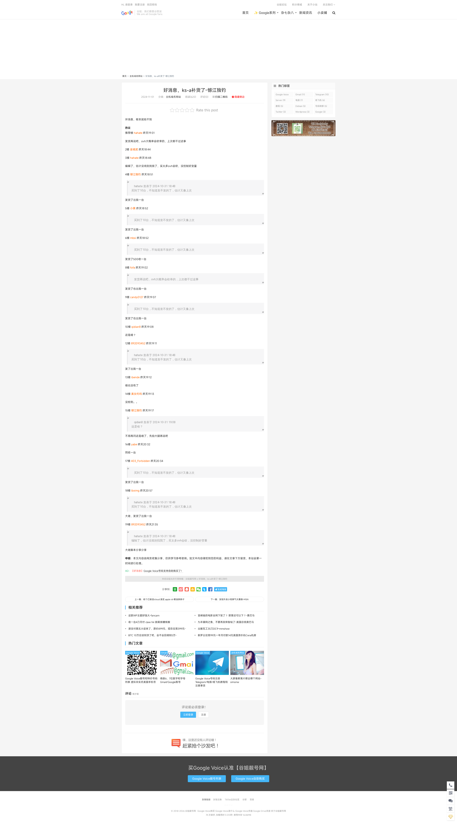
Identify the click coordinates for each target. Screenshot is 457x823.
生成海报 (221, 589)
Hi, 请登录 (127, 4)
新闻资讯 (305, 13)
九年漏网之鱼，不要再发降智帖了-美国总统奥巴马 (226, 622)
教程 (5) (279, 106)
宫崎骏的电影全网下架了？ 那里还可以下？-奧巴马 (226, 615)
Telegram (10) (322, 94)
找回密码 (152, 4)
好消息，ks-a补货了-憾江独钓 (194, 90)
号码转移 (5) (321, 106)
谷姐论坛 (282, 4)
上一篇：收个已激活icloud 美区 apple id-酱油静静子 (159, 599)
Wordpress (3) (302, 111)
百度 (252, 799)
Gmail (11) (300, 94)
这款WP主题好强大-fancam (143, 615)
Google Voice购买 (206, 810)
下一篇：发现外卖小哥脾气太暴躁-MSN (229, 599)
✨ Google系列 (265, 13)
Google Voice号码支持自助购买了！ (163, 571)
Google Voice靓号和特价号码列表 (141, 680)
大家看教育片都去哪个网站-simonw (245, 680)
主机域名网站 (136, 76)
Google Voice (132, 652)
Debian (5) (300, 106)
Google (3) (320, 111)
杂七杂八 (287, 13)
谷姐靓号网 (127, 13)
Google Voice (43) (282, 95)
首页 (245, 13)
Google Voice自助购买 (250, 779)
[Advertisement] (228, 47)
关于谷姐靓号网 (278, 810)
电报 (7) (299, 100)
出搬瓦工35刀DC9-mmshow (214, 628)
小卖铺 (322, 13)
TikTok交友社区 (232, 799)
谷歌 (244, 799)
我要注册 (140, 4)
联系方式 (228, 805)
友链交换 (217, 799)
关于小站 (312, 4)
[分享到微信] (198, 589)
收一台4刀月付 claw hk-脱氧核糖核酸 (149, 622)
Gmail (164, 652)
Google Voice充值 (244, 810)
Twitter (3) (281, 111)
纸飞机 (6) (320, 100)
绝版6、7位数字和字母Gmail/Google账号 (172, 680)
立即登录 (188, 714)
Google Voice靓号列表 (206, 779)
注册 (203, 714)
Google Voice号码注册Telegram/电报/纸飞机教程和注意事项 (211, 682)
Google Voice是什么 (225, 810)
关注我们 (328, 4)
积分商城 (297, 4)
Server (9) (280, 100)
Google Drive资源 (261, 810)
